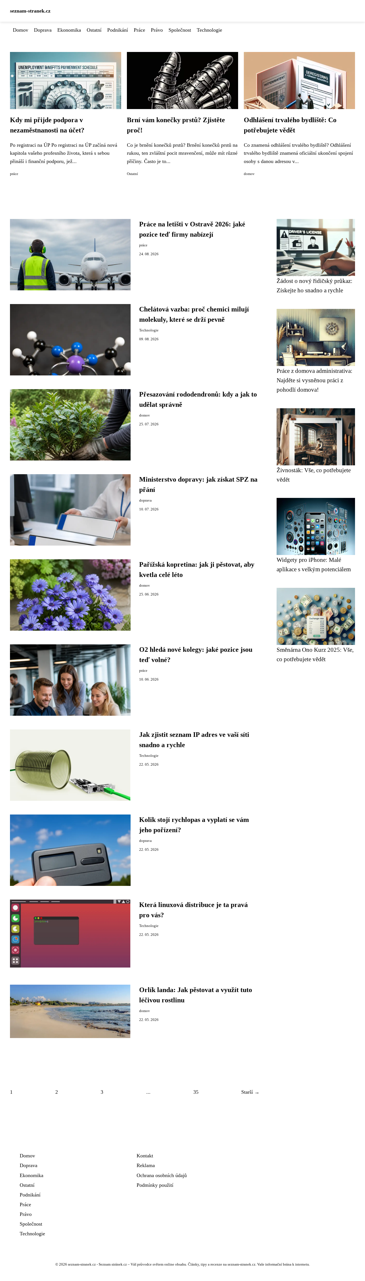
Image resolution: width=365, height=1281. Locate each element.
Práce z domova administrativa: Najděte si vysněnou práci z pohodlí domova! (314, 380)
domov (249, 174)
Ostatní (94, 30)
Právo (157, 30)
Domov (20, 30)
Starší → (250, 1092)
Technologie (209, 30)
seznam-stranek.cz (30, 11)
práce (14, 174)
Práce (139, 30)
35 (195, 1092)
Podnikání (117, 30)
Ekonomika (69, 30)
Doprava (43, 30)
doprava (145, 500)
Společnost (180, 30)
